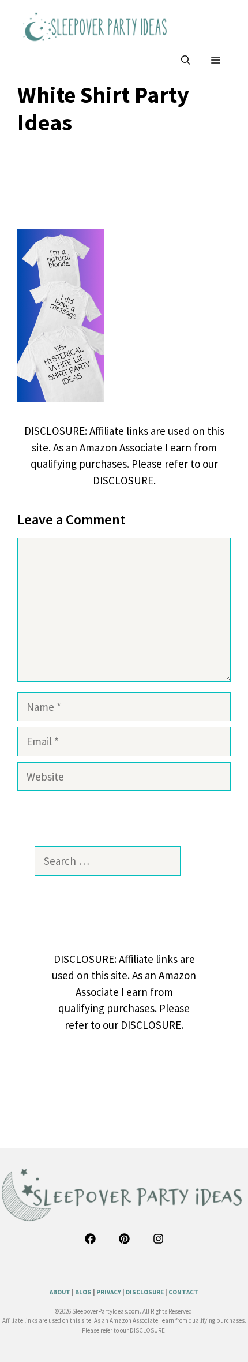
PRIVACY (108, 1292)
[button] (186, 60)
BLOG (83, 1292)
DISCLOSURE (145, 1292)
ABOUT (60, 1292)
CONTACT (183, 1292)
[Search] (197, 861)
